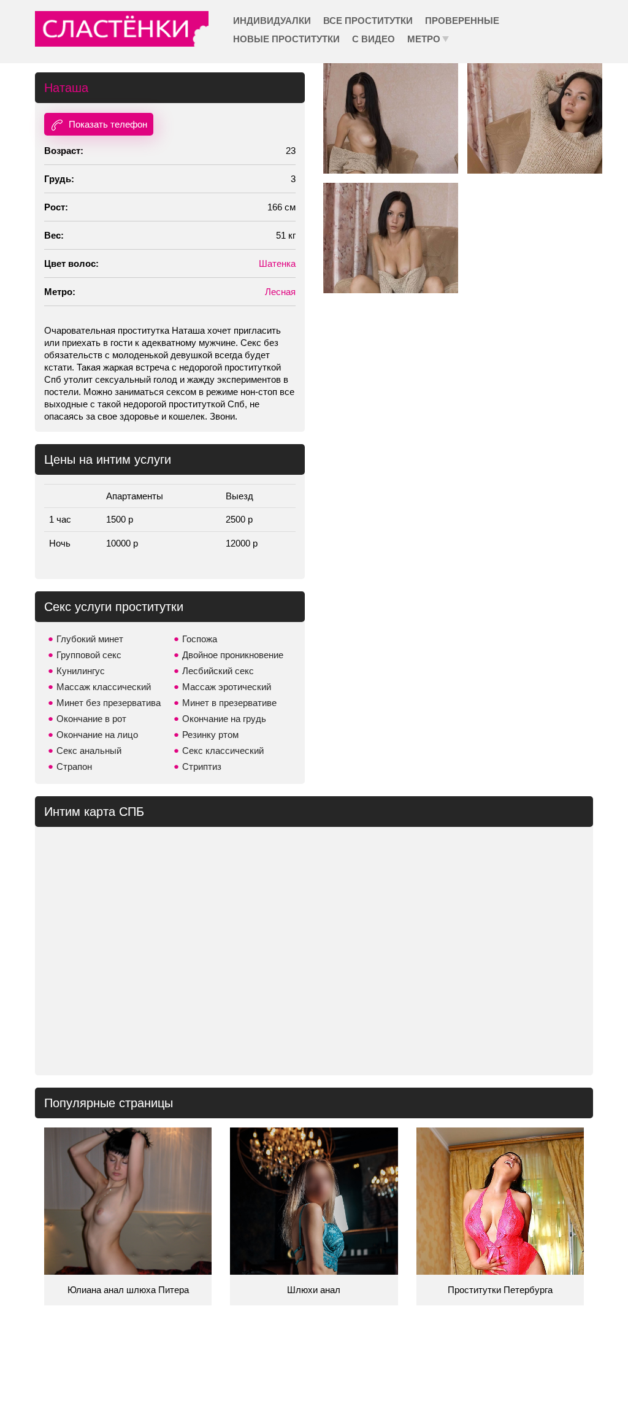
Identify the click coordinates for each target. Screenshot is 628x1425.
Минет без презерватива (108, 702)
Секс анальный (88, 750)
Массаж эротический (226, 687)
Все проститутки (368, 20)
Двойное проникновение (232, 655)
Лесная (280, 291)
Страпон (74, 766)
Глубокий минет (89, 639)
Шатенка (277, 263)
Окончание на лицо (97, 734)
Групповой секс (88, 655)
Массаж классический (103, 687)
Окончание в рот (91, 718)
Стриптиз (201, 766)
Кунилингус (80, 671)
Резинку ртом (210, 734)
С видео (373, 39)
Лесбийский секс (218, 671)
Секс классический (223, 750)
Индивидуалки (272, 20)
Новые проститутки (286, 39)
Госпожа (199, 639)
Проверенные (462, 20)
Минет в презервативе (229, 702)
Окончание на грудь (224, 718)
